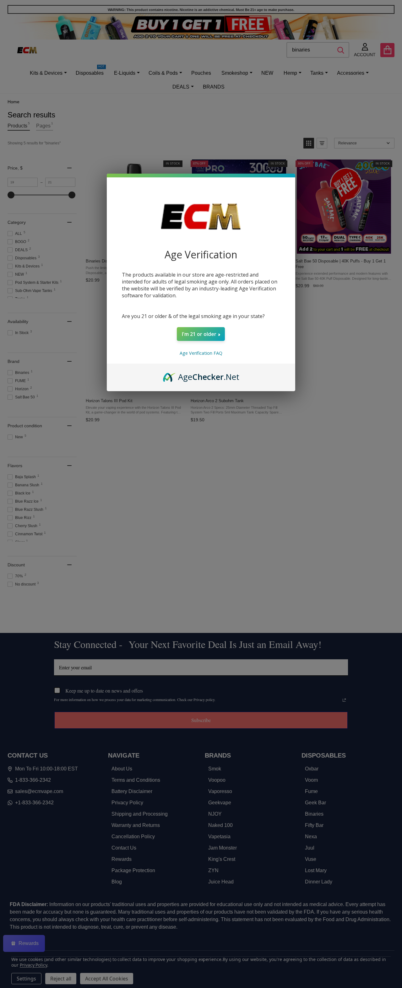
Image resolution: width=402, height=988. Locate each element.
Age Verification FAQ (201, 353)
